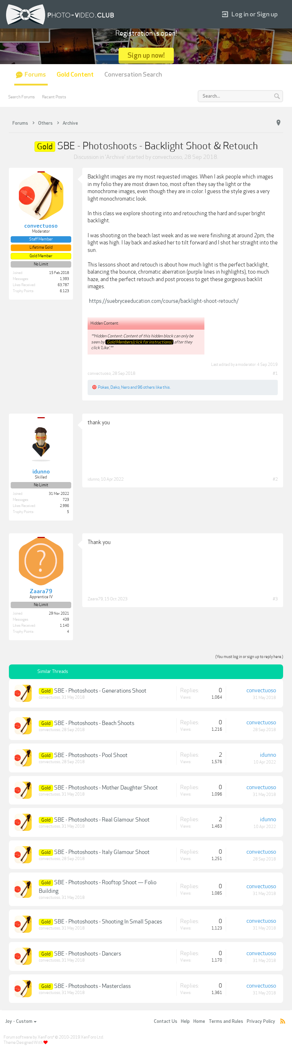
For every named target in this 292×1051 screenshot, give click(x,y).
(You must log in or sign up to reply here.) (249, 656)
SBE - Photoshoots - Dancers (87, 953)
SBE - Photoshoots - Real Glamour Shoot (102, 819)
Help (185, 1021)
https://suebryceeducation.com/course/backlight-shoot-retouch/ (164, 301)
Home (199, 1021)
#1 (275, 373)
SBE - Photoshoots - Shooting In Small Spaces (108, 921)
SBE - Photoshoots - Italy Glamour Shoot (102, 852)
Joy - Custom (18, 1021)
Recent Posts (54, 96)
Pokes (103, 387)
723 (66, 500)
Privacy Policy (261, 1021)
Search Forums (21, 96)
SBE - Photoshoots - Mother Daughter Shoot (106, 787)
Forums (35, 74)
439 (66, 619)
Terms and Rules (226, 1021)
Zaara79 (95, 598)
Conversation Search (133, 74)
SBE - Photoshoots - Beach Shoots (94, 723)
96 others (146, 387)
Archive (115, 157)
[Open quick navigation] (278, 123)
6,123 (64, 291)
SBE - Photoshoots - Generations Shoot (100, 690)
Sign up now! (146, 55)
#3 (275, 598)
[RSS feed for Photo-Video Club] (282, 1021)
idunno (93, 479)
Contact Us (165, 1021)
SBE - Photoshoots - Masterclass (92, 986)
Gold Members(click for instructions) (139, 342)
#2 (275, 479)
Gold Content (75, 74)
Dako (115, 387)
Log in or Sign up (254, 14)
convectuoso (167, 157)
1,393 (64, 279)
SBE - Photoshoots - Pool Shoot (90, 755)
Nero (125, 387)
